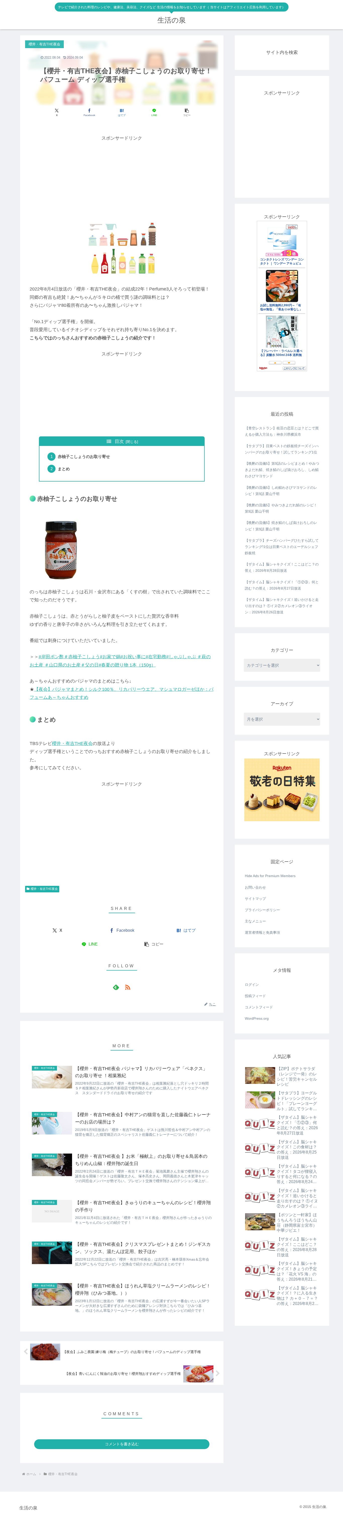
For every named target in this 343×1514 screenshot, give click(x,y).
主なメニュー (255, 921)
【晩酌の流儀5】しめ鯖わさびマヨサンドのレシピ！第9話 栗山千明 (281, 491)
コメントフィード (259, 1007)
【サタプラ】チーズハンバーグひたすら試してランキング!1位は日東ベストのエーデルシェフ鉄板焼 (282, 546)
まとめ (64, 468)
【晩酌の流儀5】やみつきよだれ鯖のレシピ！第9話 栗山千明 (281, 508)
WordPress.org (257, 1018)
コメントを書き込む (122, 1444)
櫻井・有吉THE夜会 (72, 743)
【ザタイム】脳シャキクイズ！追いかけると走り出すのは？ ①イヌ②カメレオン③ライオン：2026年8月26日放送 (282, 606)
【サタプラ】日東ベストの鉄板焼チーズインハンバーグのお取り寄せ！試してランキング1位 (282, 449)
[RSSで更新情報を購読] (128, 987)
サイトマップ (255, 899)
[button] (186, 112)
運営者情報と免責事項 (262, 932)
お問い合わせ (255, 887)
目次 (119, 441)
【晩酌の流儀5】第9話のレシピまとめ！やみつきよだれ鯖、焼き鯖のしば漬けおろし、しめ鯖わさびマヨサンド (282, 469)
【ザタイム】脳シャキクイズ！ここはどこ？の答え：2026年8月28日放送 (282, 567)
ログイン (252, 985)
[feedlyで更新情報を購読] (116, 987)
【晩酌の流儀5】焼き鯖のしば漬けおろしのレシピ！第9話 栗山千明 (281, 526)
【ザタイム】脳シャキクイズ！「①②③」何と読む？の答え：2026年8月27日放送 (282, 585)
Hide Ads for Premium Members (270, 876)
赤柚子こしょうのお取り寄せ (84, 456)
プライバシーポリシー (262, 910)
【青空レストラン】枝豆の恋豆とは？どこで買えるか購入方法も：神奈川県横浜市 (282, 431)
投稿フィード (255, 996)
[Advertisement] (122, 177)
